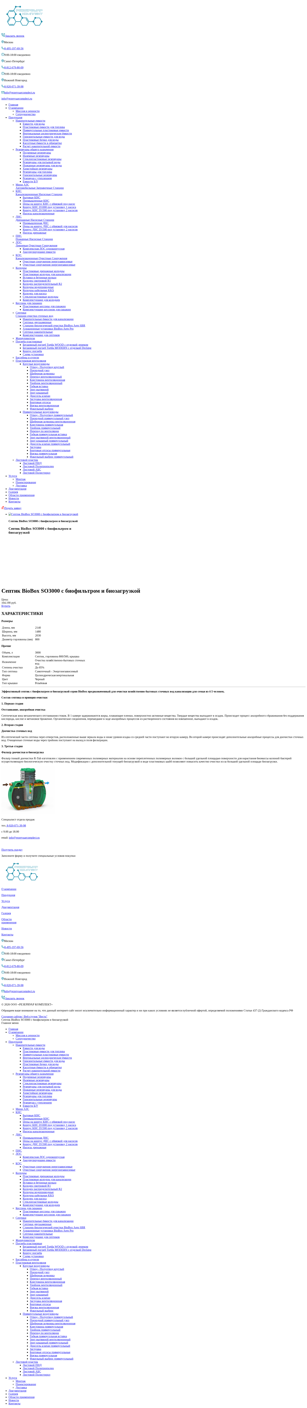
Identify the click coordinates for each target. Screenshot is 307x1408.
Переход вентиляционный (46, 376)
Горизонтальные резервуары (40, 175)
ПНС (34, 237)
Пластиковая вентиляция (31, 360)
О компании (16, 107)
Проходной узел (39, 370)
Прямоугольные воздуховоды (40, 411)
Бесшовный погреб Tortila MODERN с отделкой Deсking (57, 347)
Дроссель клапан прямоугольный (50, 443)
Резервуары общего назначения (34, 149)
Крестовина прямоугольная (46, 424)
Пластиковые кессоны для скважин (44, 306)
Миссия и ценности (28, 111)
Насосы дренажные (34, 232)
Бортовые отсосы (40, 402)
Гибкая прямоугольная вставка (48, 434)
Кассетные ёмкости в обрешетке (42, 143)
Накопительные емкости (30, 120)
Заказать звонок (14, 35)
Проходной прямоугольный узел (49, 418)
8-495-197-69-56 (13, 48)
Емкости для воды (34, 123)
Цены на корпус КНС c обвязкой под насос (49, 203)
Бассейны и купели (27, 357)
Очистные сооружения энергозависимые (47, 261)
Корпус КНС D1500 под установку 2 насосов (50, 210)
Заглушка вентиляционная (46, 399)
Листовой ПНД (32, 463)
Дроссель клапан (40, 395)
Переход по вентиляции (44, 431)
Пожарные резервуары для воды (42, 165)
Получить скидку (12, 849)
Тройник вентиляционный (46, 383)
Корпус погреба (32, 351)
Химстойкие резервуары (37, 168)
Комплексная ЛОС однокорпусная (43, 248)
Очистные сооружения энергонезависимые (49, 264)
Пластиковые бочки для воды (41, 139)
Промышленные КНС (36, 200)
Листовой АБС (32, 469)
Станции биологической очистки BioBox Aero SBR (54, 325)
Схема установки (33, 354)
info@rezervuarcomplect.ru (19, 92)
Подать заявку (12, 508)
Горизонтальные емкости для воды (44, 136)
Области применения (21, 495)
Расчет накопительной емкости (41, 146)
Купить (5, 605)
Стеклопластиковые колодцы (40, 296)
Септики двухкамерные (37, 322)
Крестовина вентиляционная (47, 379)
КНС (39, 193)
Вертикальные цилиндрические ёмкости (47, 133)
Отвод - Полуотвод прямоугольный (51, 415)
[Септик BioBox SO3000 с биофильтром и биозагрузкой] (43, 514)
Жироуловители (25, 338)
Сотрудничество (26, 114)
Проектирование (26, 482)
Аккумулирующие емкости (39, 251)
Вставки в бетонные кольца (39, 277)
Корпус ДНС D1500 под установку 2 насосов (50, 229)
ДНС (35, 218)
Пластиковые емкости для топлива (44, 127)
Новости (14, 498)
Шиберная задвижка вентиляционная (52, 421)
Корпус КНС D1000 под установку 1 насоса (49, 207)
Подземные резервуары (37, 152)
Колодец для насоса (35, 293)
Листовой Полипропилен (38, 466)
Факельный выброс (41, 408)
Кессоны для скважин (29, 303)
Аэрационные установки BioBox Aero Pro (48, 328)
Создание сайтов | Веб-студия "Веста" (24, 1016)
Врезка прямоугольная (43, 453)
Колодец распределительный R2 (42, 283)
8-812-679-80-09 (13, 67)
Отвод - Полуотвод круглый (47, 367)
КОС (41, 257)
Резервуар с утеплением (37, 178)
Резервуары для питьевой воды (41, 162)
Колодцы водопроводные (38, 287)
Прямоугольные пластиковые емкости (46, 130)
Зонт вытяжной (39, 389)
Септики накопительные (38, 331)
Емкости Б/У (30, 181)
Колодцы (21, 267)
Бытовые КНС (31, 197)
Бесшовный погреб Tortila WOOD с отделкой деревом (55, 344)
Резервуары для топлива (37, 171)
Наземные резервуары (36, 155)
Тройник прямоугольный (45, 427)
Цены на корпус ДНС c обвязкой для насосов (50, 226)
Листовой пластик (27, 459)
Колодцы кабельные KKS (38, 290)
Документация (17, 488)
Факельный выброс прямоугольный (51, 456)
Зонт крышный (39, 392)
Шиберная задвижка (42, 373)
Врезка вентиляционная (44, 405)
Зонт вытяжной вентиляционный (50, 437)
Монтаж (21, 479)
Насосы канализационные (39, 213)
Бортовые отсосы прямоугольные (50, 450)
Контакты (14, 501)
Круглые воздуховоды (36, 363)
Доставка (21, 485)
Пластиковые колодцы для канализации (47, 274)
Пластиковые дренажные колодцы (43, 271)
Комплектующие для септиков (41, 335)
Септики (34, 314)
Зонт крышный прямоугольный (49, 440)
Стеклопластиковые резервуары (42, 159)
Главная (13, 104)
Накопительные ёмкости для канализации (48, 319)
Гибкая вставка (39, 386)
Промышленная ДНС (36, 223)
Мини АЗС (40, 186)
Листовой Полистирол (36, 472)
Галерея (13, 491)
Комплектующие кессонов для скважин (47, 309)
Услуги (13, 475)
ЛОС (36, 244)
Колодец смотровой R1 (37, 280)
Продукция (15, 117)
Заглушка (35, 447)
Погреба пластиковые (29, 341)
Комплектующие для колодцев (41, 299)
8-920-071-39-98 (13, 86)
